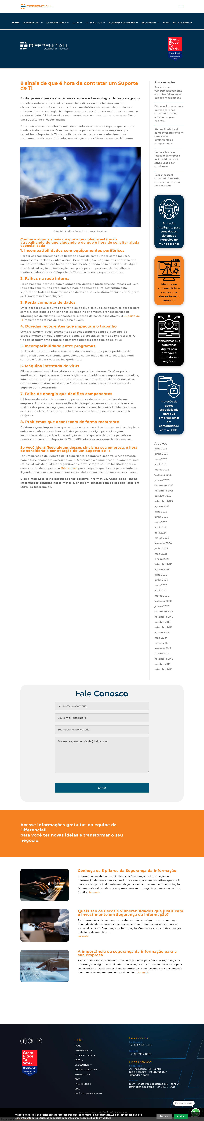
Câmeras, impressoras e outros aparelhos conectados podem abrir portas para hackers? (168, 113)
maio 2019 (160, 637)
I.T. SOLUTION (94, 22)
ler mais (94, 892)
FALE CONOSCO (182, 22)
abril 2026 (160, 464)
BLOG (166, 22)
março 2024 (161, 537)
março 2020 (161, 595)
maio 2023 (160, 553)
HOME (15, 22)
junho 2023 (161, 548)
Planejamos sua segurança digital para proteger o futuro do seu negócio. (169, 351)
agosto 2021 (161, 569)
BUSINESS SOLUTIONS (122, 22)
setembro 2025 (163, 501)
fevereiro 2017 (162, 648)
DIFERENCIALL (31, 22)
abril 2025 (160, 527)
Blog (77, 1088)
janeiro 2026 (161, 480)
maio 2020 (160, 585)
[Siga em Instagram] (31, 1041)
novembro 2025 (164, 490)
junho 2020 (161, 579)
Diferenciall (69, 468)
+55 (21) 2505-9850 (140, 1045)
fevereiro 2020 (163, 600)
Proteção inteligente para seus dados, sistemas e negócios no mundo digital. (169, 233)
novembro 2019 (163, 616)
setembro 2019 (163, 627)
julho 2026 (160, 448)
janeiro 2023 (161, 558)
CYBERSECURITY (56, 22)
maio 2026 (160, 459)
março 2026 (161, 469)
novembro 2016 (163, 658)
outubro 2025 (162, 495)
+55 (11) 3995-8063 (140, 1054)
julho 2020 (160, 574)
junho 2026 (161, 453)
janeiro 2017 (161, 653)
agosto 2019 (161, 632)
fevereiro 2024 (163, 543)
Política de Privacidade (88, 1093)
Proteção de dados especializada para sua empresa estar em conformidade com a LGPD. (169, 416)
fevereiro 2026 (162, 474)
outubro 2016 (162, 663)
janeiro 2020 (161, 606)
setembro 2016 (163, 669)
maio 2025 (160, 522)
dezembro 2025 (163, 485)
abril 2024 (160, 532)
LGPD (76, 22)
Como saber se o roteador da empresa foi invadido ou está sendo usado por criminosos (167, 159)
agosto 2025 (161, 506)
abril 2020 (160, 590)
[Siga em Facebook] (23, 1041)
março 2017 (161, 642)
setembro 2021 (163, 564)
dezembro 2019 (163, 611)
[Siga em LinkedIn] (39, 1041)
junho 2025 (161, 516)
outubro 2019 (162, 621)
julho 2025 (160, 511)
